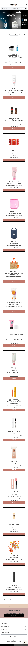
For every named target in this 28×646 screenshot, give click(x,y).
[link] (23, 5)
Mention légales (5, 633)
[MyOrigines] (14, 5)
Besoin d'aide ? (4, 629)
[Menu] (2, 5)
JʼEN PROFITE (14, 67)
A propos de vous (5, 620)
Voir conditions (14, 64)
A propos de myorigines (7, 626)
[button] (25, 642)
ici (23, 599)
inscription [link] (14, 615)
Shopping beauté (5, 623)
